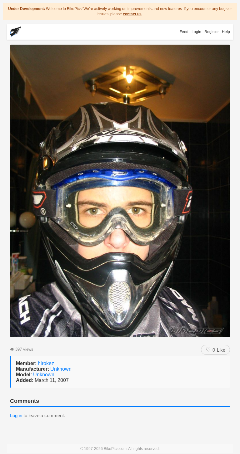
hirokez (46, 363)
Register (211, 32)
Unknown (61, 369)
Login (196, 32)
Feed (184, 32)
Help (226, 32)
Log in (16, 415)
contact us (132, 14)
